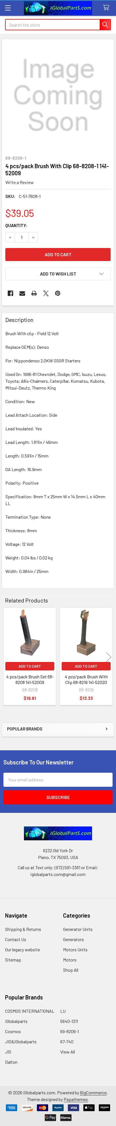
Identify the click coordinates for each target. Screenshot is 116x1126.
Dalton (11, 1062)
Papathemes (76, 1099)
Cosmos (13, 1031)
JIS (8, 1051)
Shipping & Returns (23, 929)
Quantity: (16, 225)
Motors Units (75, 949)
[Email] (22, 293)
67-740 (66, 1041)
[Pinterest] (58, 293)
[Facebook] (10, 293)
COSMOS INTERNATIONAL (29, 1011)
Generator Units (78, 929)
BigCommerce (93, 1092)
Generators (73, 939)
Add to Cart (30, 666)
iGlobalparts (16, 1021)
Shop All (70, 970)
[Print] (34, 293)
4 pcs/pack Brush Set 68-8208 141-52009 (30, 679)
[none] (58, 95)
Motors (70, 959)
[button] (58, 273)
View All (67, 1051)
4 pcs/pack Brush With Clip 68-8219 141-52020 (86, 679)
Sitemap (13, 959)
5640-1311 (69, 1021)
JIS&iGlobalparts (21, 1041)
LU (63, 1011)
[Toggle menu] (7, 8)
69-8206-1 (69, 1031)
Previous (7, 657)
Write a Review (19, 182)
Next (108, 657)
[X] (46, 293)
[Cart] (107, 7)
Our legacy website (22, 949)
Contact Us (15, 939)
